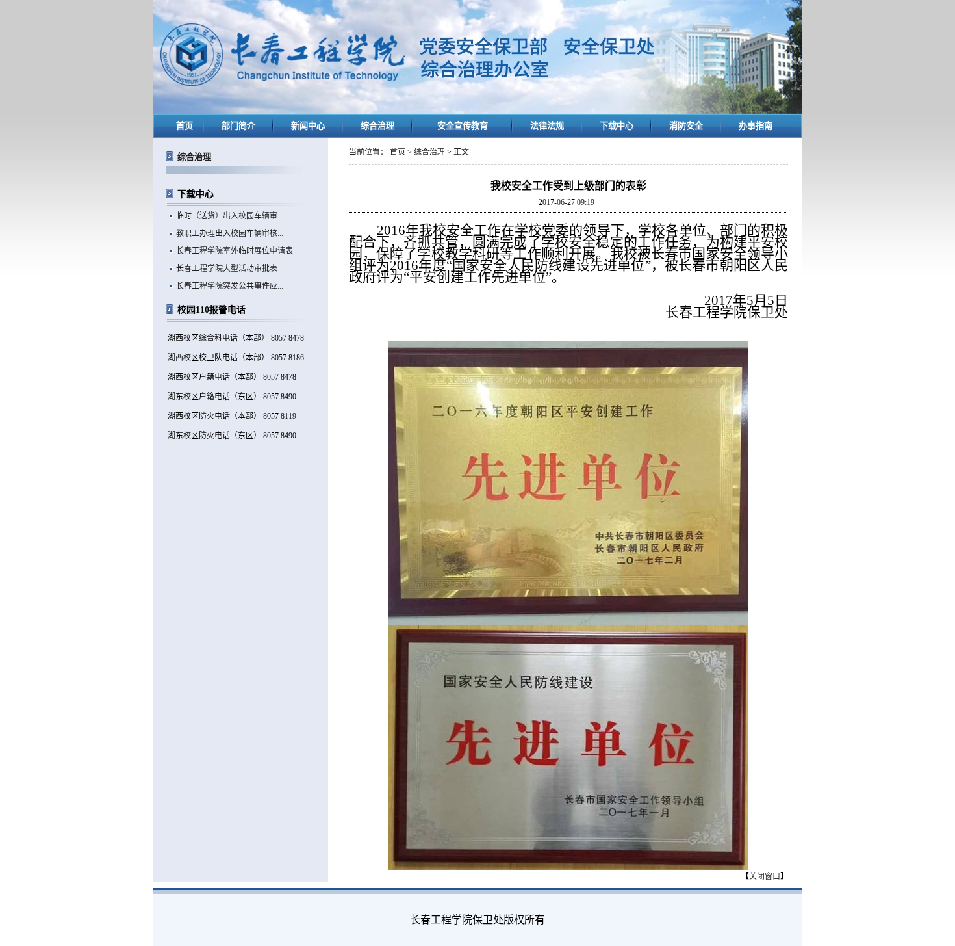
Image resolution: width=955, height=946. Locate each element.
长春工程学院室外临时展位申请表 (234, 251)
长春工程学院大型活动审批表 (226, 268)
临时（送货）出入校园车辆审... (229, 215)
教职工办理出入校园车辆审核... (229, 233)
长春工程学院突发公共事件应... (229, 286)
